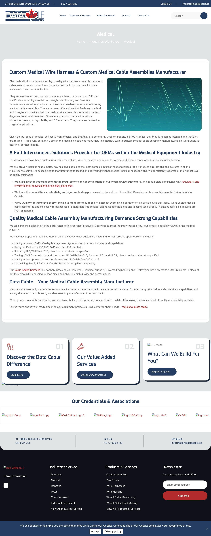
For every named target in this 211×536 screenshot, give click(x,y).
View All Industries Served (66, 508)
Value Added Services (27, 269)
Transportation (59, 497)
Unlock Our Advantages (93, 374)
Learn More (17, 374)
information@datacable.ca (196, 3)
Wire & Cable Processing (120, 497)
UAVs (54, 491)
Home (63, 15)
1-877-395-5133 (69, 3)
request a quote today (134, 306)
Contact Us (166, 3)
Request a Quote (160, 371)
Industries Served (106, 15)
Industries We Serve (104, 41)
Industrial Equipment (63, 503)
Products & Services (80, 15)
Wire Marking (114, 491)
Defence (56, 474)
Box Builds (112, 480)
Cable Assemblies (116, 474)
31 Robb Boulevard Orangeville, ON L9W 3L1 (27, 3)
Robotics (56, 485)
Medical (55, 480)
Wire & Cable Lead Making (121, 503)
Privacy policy (113, 531)
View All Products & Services (123, 508)
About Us (126, 15)
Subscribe (183, 495)
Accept (95, 531)
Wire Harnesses (115, 485)
